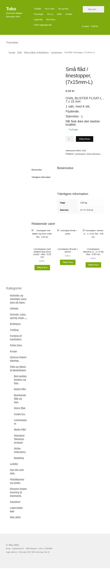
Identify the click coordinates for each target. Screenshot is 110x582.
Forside (12, 52)
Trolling (14, 329)
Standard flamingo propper (19, 439)
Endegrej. (15, 323)
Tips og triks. (63, 9)
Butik (19, 52)
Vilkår (59, 14)
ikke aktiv (15, 517)
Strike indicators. (94, 154)
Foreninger (38, 14)
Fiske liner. (16, 345)
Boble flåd (20, 389)
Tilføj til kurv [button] (42, 268)
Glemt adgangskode (43, 25)
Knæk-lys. (19, 414)
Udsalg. (14, 308)
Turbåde (37, 9)
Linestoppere (56, 52)
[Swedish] (31, 42)
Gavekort (15, 501)
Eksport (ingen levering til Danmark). (18, 492)
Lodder (14, 463)
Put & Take (49, 9)
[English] (24, 42)
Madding (19, 457)
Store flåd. (20, 408)
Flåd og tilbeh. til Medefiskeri (36, 52)
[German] (28, 42)
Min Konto (50, 19)
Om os (50, 14)
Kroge (13, 351)
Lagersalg (38, 19)
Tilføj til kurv (84, 139)
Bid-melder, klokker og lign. (20, 380)
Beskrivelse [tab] (37, 170)
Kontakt (68, 14)
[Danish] (21, 42)
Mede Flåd (20, 429)
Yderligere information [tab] (41, 177)
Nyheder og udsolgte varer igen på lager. (18, 299)
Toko (11, 8)
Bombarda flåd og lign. (20, 398)
